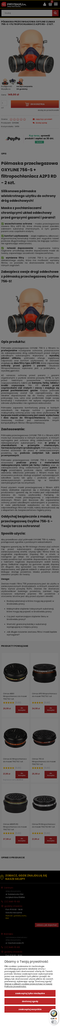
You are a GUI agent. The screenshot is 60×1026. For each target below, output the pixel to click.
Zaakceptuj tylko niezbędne (30, 993)
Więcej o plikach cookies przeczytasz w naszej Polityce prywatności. (28, 985)
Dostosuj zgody (30, 1001)
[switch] (53, 1021)
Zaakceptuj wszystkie (30, 1009)
